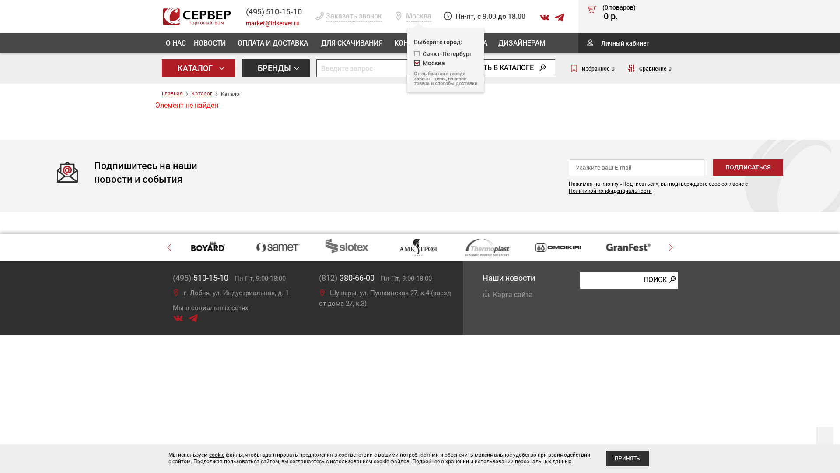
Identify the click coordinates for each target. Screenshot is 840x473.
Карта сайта (513, 294)
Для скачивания (352, 42)
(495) (200, 277)
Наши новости (509, 277)
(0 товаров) (619, 12)
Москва (434, 63)
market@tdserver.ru (273, 23)
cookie (216, 455)
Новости (210, 42)
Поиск (655, 279)
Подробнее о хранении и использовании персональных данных (491, 462)
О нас (176, 42)
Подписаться (748, 167)
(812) (346, 277)
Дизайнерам (522, 42)
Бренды (275, 68)
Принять (627, 458)
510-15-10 (274, 11)
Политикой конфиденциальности (610, 191)
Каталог (196, 68)
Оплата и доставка (273, 42)
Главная (172, 94)
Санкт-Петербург (447, 53)
